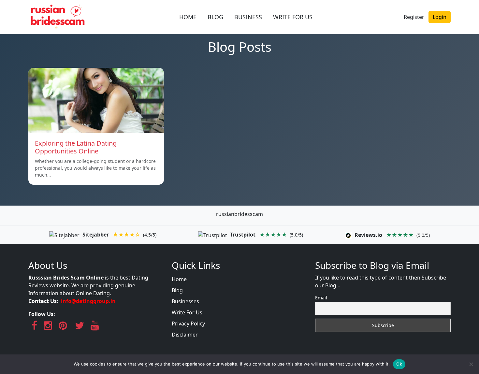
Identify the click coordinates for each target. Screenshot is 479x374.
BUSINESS (248, 17)
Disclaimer (185, 334)
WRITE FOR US (292, 17)
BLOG (215, 17)
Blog (177, 290)
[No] (471, 364)
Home (179, 279)
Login (439, 17)
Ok (399, 364)
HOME (187, 17)
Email (321, 298)
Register (414, 17)
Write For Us (187, 312)
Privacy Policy (188, 323)
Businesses (185, 301)
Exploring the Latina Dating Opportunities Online (76, 147)
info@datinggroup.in (88, 301)
